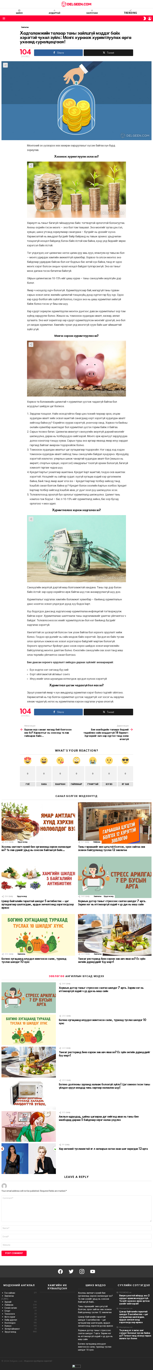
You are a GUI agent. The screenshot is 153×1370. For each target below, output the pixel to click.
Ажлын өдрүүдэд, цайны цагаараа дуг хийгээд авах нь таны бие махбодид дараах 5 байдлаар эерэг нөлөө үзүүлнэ (99, 1118)
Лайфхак (96, 842)
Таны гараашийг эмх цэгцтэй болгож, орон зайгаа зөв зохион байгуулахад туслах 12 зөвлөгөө (111, 848)
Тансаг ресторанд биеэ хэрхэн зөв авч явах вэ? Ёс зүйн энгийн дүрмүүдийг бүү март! (111, 960)
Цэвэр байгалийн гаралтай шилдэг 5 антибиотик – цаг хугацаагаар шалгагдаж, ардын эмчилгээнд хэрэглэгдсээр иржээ (37, 904)
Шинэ (19, 13)
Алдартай (54, 13)
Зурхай (20, 1302)
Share (5, 65)
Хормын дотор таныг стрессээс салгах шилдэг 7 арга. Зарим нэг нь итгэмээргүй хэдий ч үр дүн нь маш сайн (112, 903)
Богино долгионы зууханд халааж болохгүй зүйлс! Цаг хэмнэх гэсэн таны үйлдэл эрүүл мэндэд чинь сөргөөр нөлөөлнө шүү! (104, 1086)
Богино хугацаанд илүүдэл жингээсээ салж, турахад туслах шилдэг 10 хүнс (94, 1346)
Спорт (20, 1311)
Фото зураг (20, 1317)
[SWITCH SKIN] (144, 18)
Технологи (20, 1314)
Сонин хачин (20, 1308)
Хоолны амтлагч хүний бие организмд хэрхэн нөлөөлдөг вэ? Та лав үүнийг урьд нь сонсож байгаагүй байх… (36, 848)
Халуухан (92, 13)
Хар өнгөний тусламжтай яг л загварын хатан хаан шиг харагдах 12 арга (103, 1148)
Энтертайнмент (20, 1329)
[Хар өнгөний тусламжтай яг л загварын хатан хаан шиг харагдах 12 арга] (28, 1158)
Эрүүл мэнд (22, 842)
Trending (130, 13)
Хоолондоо (20, 1323)
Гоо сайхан (20, 1293)
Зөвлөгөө (97, 896)
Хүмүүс (20, 1326)
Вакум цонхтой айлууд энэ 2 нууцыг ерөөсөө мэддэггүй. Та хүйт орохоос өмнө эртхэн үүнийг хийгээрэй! (134, 1299)
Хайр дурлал (20, 1320)
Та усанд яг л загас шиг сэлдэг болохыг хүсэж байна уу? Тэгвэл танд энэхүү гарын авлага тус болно (135, 1334)
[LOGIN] (150, 18)
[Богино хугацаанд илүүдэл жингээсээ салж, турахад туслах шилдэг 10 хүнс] (38, 935)
